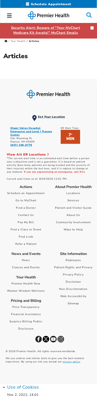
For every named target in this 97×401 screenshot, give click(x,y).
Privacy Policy (73, 274)
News (26, 260)
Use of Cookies (23, 387)
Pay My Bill (26, 222)
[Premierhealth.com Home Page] (6, 41)
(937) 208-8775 (21, 145)
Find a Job (26, 236)
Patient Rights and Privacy (73, 267)
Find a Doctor (26, 208)
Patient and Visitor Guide (73, 208)
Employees (73, 260)
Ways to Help (73, 229)
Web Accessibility (73, 296)
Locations (73, 193)
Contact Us (26, 215)
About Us (73, 215)
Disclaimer (73, 282)
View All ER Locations (27, 154)
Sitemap (73, 303)
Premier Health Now (26, 283)
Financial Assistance (26, 314)
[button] (9, 15)
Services (73, 200)
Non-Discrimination (73, 289)
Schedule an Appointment (25, 193)
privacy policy (71, 361)
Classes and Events (26, 267)
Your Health (18, 41)
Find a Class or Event (26, 229)
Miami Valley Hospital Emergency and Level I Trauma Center (31, 131)
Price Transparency (26, 307)
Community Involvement (73, 222)
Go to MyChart (26, 200)
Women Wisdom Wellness (26, 291)
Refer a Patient (26, 244)
